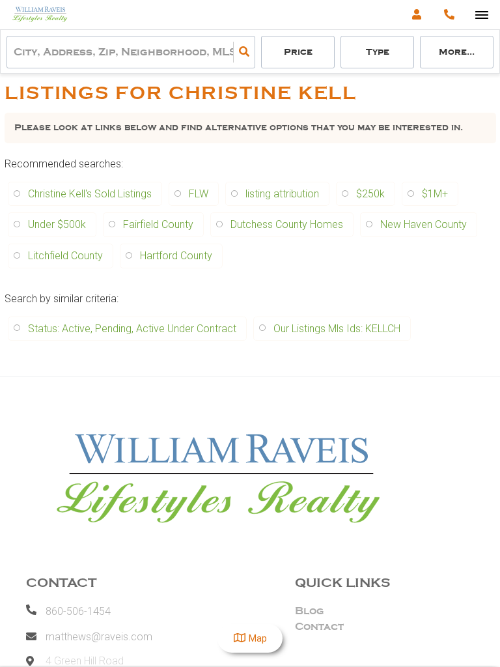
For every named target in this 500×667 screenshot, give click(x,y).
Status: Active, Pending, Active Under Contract (132, 328)
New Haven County (423, 224)
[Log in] (416, 14)
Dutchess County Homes (286, 224)
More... (457, 52)
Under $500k (57, 224)
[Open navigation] (481, 15)
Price (298, 52)
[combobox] (15, 52)
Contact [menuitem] (319, 626)
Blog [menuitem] (309, 611)
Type (377, 52)
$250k (370, 194)
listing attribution (282, 194)
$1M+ (435, 194)
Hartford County (176, 255)
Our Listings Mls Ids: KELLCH (336, 328)
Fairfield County (158, 224)
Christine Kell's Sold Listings (90, 194)
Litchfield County (65, 255)
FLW (198, 194)
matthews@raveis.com (99, 637)
